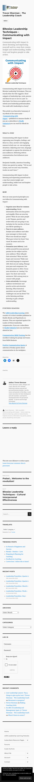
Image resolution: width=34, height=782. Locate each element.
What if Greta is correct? (16, 715)
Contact (7, 762)
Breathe (25, 414)
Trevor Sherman (9, 410)
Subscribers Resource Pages (14, 740)
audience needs (18, 414)
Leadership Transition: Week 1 (16, 591)
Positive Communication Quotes (14, 345)
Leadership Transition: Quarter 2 (17, 576)
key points (23, 415)
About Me (7, 753)
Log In (7, 677)
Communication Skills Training (14, 335)
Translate (13, 532)
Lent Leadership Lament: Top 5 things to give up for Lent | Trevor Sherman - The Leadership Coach (18, 695)
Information (16, 415)
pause (4, 417)
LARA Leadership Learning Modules (16, 736)
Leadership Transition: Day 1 (16, 596)
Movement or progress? (16, 700)
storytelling (10, 417)
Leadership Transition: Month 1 (17, 586)
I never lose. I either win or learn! (17, 561)
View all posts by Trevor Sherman (18, 403)
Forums (7, 744)
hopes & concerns (8, 415)
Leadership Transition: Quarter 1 (17, 581)
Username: (8, 644)
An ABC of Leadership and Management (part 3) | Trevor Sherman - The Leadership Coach (17, 710)
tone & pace (17, 417)
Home (6, 731)
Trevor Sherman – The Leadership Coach (14, 14)
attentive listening (8, 414)
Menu (5, 20)
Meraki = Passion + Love (14, 551)
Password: (7, 650)
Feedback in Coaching (13, 559)
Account (7, 757)
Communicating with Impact (11, 412)
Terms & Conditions (11, 775)
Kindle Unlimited (10, 328)
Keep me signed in (11, 658)
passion (29, 415)
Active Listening (25, 412)
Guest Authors (9, 749)
